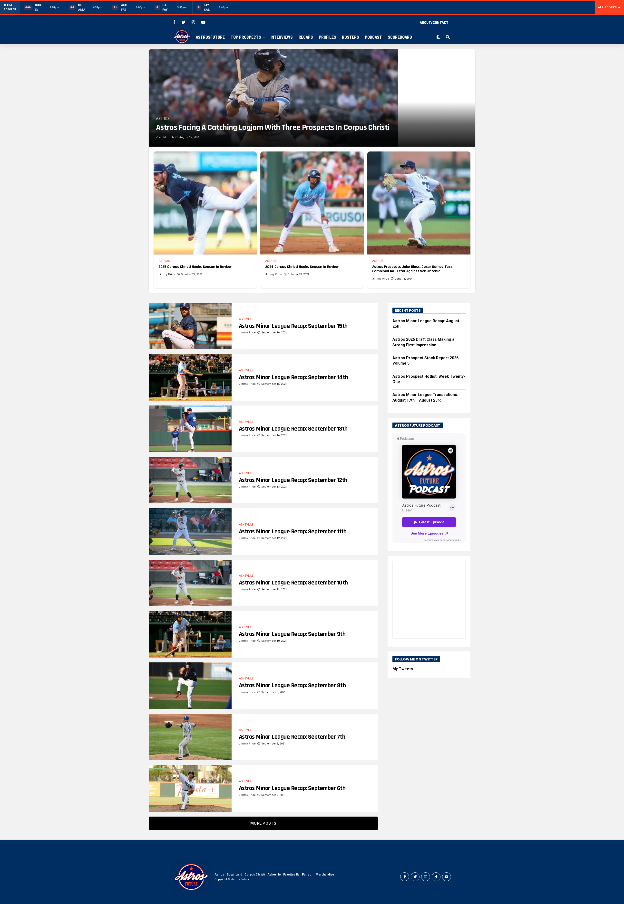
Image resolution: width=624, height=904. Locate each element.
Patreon (307, 874)
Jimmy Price (166, 274)
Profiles (327, 37)
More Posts (263, 823)
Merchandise (325, 874)
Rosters (350, 37)
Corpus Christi (254, 874)
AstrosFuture (210, 37)
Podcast (373, 37)
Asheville (274, 874)
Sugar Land (234, 874)
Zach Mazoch (165, 137)
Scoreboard (400, 37)
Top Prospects (246, 37)
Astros (219, 874)
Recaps (306, 37)
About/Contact (434, 22)
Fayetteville (291, 874)
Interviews (282, 37)
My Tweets (402, 669)
